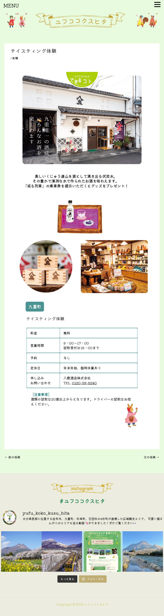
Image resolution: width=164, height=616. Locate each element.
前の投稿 (12, 457)
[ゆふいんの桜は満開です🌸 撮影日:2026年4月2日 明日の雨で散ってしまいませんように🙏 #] (21, 551)
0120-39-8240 (84, 382)
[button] (35, 307)
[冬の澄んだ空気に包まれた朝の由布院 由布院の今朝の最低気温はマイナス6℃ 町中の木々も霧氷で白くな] (143, 551)
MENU (11, 5)
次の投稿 (151, 457)
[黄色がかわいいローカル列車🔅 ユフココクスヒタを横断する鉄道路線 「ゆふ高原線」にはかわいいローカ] (62, 551)
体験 (15, 58)
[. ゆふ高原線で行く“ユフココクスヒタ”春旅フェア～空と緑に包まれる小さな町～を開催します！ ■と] (102, 551)
